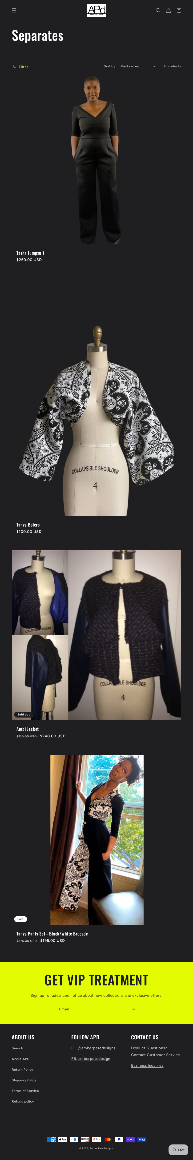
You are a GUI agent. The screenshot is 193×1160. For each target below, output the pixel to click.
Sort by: (110, 66)
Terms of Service (25, 1091)
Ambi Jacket (27, 728)
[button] (14, 10)
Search (17, 1048)
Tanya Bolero (28, 524)
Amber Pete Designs (102, 1148)
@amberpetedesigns (96, 1048)
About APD (20, 1059)
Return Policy (22, 1070)
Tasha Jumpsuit (30, 252)
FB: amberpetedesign (90, 1058)
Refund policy (23, 1101)
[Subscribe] (133, 1009)
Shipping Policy (24, 1080)
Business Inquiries (147, 1065)
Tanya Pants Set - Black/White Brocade (52, 933)
